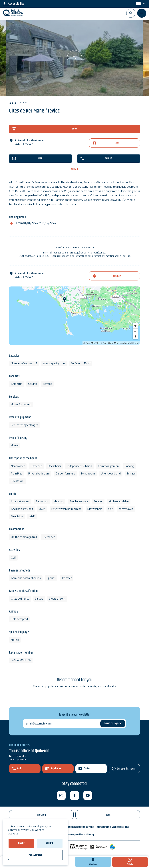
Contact (87, 768)
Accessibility (13, 4)
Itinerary (117, 276)
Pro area (41, 815)
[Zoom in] (135, 325)
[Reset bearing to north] (135, 336)
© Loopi (135, 342)
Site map (90, 835)
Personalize (36, 854)
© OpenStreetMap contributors (116, 342)
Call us (108, 158)
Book (74, 129)
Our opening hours (126, 768)
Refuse (49, 843)
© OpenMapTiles (91, 342)
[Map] (74, 315)
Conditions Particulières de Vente (79, 827)
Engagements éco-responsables (69, 835)
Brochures (56, 768)
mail (40, 158)
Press (107, 815)
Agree (21, 843)
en (138, 4)
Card (117, 143)
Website (74, 169)
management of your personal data (113, 827)
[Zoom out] (135, 331)
